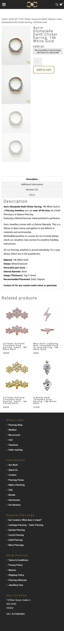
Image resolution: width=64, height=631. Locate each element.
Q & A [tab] (32, 195)
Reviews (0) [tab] (32, 189)
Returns (12, 570)
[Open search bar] (57, 4)
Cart (10, 440)
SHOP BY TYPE (16, 19)
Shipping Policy (16, 575)
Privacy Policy (15, 565)
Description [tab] (32, 179)
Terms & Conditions (18, 560)
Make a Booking (16, 485)
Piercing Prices (16, 480)
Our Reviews (14, 505)
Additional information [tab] (32, 184)
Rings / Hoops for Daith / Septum (40, 19)
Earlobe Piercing (16, 530)
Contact (12, 475)
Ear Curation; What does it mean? (25, 520)
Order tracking (15, 450)
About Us (13, 470)
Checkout (13, 445)
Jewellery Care (15, 585)
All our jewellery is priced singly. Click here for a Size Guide (48, 51)
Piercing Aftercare (17, 580)
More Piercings (16, 545)
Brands (11, 495)
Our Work (13, 465)
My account (14, 435)
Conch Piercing (16, 535)
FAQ (10, 490)
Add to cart (43, 69)
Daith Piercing (15, 540)
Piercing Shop (15, 425)
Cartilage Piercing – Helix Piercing (25, 525)
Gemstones (14, 500)
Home (4, 19)
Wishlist (12, 430)
